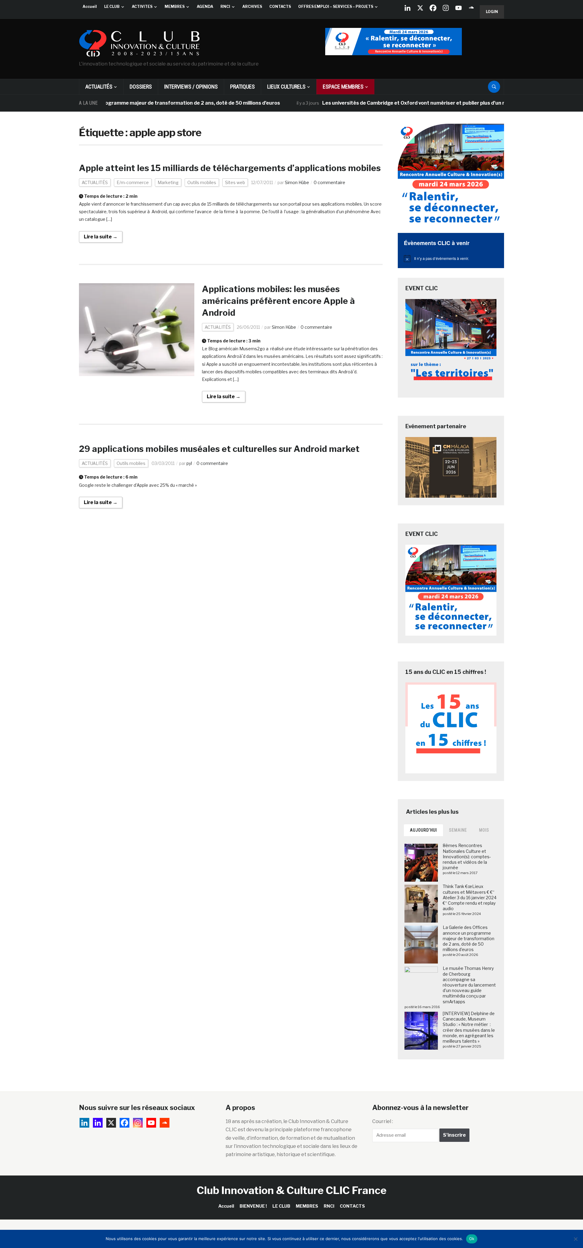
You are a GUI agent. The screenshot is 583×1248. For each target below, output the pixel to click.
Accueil (90, 6)
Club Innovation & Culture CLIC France (292, 1190)
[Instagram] (445, 7)
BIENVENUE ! (253, 1206)
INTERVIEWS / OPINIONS (191, 86)
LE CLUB (112, 6)
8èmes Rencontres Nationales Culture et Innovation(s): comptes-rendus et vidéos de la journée (467, 856)
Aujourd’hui (423, 830)
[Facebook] (433, 7)
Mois (484, 830)
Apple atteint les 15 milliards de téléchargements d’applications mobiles (230, 168)
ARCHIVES (252, 6)
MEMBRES (175, 6)
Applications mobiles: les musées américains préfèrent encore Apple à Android (279, 301)
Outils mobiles (201, 182)
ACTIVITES (142, 6)
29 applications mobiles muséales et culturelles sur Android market (219, 449)
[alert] (451, 258)
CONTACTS (280, 6)
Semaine (458, 830)
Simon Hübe (297, 182)
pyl (189, 463)
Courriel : (382, 1121)
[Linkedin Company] (407, 7)
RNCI (225, 6)
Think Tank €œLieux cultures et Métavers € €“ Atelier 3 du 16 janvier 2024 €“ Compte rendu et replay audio (469, 897)
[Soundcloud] (471, 7)
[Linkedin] (98, 1123)
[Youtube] (458, 7)
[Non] (575, 1239)
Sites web (235, 182)
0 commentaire (329, 182)
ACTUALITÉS (98, 86)
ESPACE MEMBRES (343, 86)
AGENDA (205, 6)
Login (492, 11)
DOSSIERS (141, 86)
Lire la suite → (101, 237)
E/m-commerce (133, 182)
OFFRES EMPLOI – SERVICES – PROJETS (335, 6)
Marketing (168, 182)
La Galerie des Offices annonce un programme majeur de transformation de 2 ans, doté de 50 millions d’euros (468, 938)
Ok (472, 1238)
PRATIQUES (242, 86)
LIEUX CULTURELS (286, 86)
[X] (420, 7)
